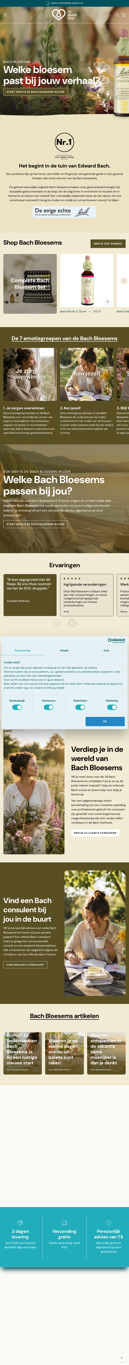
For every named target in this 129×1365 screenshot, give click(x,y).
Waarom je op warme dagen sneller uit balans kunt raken (63, 1052)
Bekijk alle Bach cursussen (95, 832)
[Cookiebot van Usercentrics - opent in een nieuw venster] (110, 640)
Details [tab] (64, 650)
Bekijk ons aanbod (108, 243)
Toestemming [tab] (22, 650)
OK (105, 721)
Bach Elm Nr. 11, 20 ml (73, 311)
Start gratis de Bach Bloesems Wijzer (36, 91)
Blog (97, 1268)
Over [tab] (106, 650)
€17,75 (97, 311)
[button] (116, 15)
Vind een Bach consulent (25, 964)
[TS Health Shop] (64, 15)
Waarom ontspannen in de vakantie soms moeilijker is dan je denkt (106, 1049)
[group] (64, 3)
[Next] (124, 280)
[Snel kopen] (108, 301)
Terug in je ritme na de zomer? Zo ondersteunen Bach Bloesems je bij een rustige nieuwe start (22, 1043)
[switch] (48, 707)
